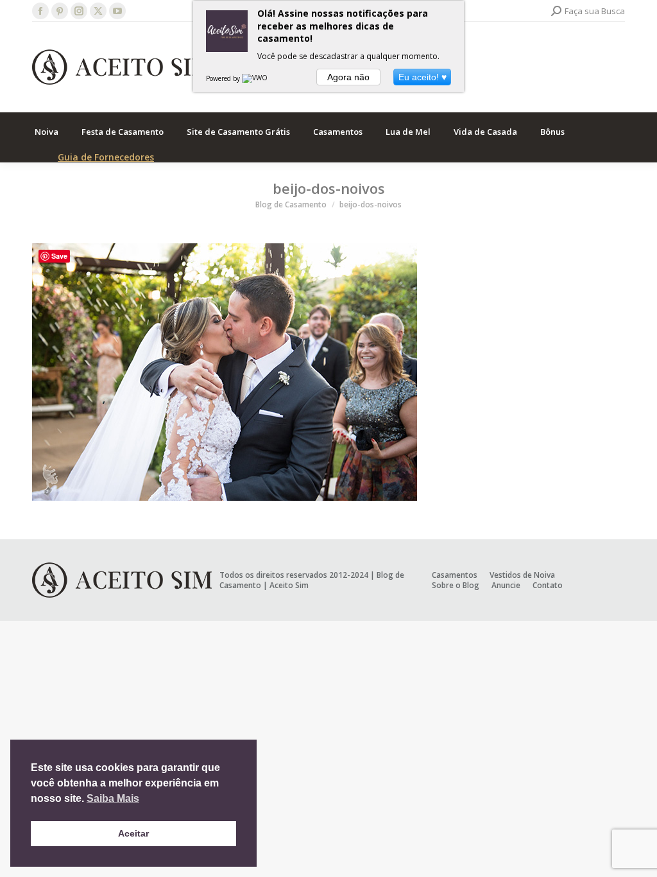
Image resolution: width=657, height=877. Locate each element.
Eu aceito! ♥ (422, 77)
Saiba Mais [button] (113, 798)
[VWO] (255, 78)
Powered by (224, 78)
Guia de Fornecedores (106, 157)
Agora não (348, 77)
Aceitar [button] (133, 833)
